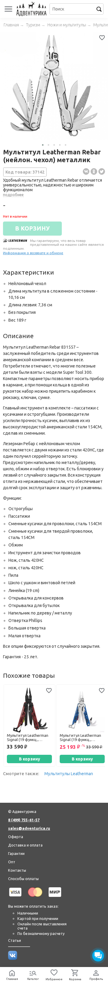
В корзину (29, 759)
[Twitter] (101, 171)
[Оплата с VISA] (15, 898)
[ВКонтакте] (86, 171)
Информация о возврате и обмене (33, 253)
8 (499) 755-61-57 (24, 820)
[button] (43, 145)
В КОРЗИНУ (32, 228)
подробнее (13, 194)
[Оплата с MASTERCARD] (35, 898)
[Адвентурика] (32, 9)
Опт (11, 862)
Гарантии (16, 853)
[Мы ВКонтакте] (12, 958)
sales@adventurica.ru (29, 828)
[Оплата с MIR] (55, 898)
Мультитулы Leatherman (68, 773)
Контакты (17, 870)
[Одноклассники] (94, 171)
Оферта (15, 837)
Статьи (14, 940)
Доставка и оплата (25, 845)
